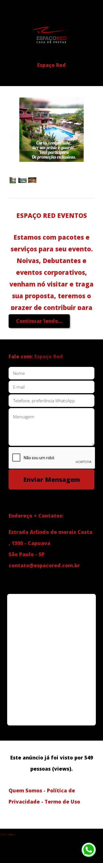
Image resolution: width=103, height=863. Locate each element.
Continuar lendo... (39, 320)
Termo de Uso (62, 801)
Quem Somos (25, 790)
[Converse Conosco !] (89, 851)
